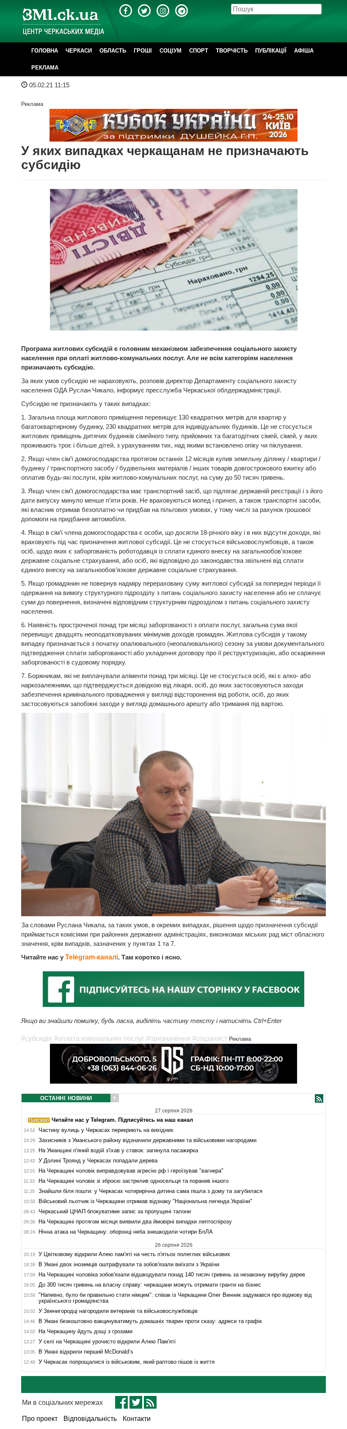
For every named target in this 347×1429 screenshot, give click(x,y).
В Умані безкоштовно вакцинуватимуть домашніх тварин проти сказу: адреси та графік (150, 1321)
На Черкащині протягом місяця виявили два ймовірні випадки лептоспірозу (135, 1222)
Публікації (270, 50)
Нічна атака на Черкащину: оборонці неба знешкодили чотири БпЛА (126, 1232)
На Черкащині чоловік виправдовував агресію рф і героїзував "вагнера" (131, 1171)
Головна (44, 50)
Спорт (198, 50)
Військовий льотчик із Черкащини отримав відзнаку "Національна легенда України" (145, 1201)
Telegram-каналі (91, 957)
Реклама (44, 67)
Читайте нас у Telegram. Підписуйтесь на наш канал (121, 1120)
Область (112, 50)
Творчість (232, 50)
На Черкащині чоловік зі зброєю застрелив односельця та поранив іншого (134, 1181)
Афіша (304, 50)
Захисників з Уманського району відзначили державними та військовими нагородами (147, 1140)
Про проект (40, 1418)
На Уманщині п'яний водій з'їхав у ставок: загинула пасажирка (118, 1151)
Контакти (137, 1418)
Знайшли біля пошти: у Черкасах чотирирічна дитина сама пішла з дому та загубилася (150, 1191)
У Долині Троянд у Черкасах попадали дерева (98, 1161)
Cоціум (171, 50)
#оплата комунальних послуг (99, 1038)
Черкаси (79, 50)
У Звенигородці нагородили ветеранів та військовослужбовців (118, 1311)
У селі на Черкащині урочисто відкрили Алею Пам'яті (107, 1342)
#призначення (168, 1038)
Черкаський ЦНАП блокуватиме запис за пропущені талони (115, 1212)
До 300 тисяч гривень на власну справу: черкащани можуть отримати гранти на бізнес (150, 1285)
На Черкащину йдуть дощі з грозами (85, 1331)
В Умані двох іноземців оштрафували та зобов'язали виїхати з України (129, 1265)
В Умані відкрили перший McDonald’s (86, 1352)
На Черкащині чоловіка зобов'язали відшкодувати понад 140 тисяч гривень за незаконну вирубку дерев (172, 1275)
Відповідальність (90, 1418)
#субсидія (36, 1038)
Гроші (143, 50)
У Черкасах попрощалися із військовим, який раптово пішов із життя (127, 1362)
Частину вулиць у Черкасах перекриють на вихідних (106, 1130)
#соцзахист (209, 1038)
